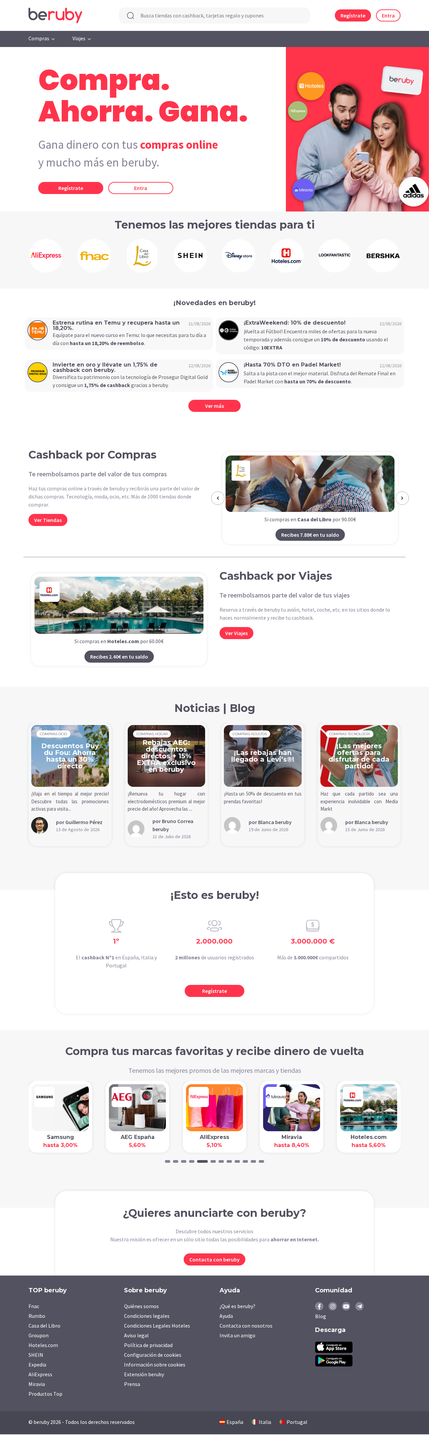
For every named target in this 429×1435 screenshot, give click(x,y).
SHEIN (35, 1354)
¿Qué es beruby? (237, 1306)
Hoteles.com (43, 1345)
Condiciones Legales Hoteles (157, 1325)
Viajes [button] (78, 38)
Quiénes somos (141, 1306)
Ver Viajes (236, 633)
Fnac (33, 1306)
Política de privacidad (148, 1345)
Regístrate (353, 15)
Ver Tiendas (48, 520)
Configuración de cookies (152, 1354)
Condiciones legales (147, 1315)
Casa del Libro (44, 1325)
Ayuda (226, 1315)
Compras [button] (38, 38)
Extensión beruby (144, 1374)
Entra (388, 15)
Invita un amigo (237, 1335)
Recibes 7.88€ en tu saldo (310, 534)
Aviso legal (136, 1335)
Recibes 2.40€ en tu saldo (119, 656)
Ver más (214, 405)
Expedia (37, 1364)
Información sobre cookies (154, 1364)
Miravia (36, 1384)
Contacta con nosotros (246, 1325)
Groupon (38, 1335)
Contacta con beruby (214, 1259)
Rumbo (36, 1315)
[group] (45, 256)
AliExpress (40, 1374)
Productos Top (45, 1393)
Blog (320, 1316)
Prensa (132, 1384)
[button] (218, 498)
